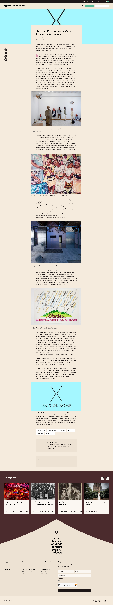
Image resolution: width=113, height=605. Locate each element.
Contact (92, 1)
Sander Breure (40, 433)
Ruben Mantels (89, 511)
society (56, 549)
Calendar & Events (44, 567)
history (56, 541)
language (56, 543)
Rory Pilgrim (70, 430)
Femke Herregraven (52, 430)
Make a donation (101, 6)
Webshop (98, 1)
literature (56, 546)
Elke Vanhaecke (9, 511)
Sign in (102, 1)
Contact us (24, 573)
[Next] (107, 478)
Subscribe (89, 6)
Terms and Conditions (45, 569)
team (27, 571)
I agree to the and (69, 580)
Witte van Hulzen (50, 433)
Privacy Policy (43, 571)
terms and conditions (68, 580)
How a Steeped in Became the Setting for (96, 505)
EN (84, 1)
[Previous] (102, 478)
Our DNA (24, 565)
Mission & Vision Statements (28, 569)
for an (41, 503)
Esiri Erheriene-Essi (41, 430)
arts (56, 538)
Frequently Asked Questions (46, 565)
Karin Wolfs (61, 511)
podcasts (56, 552)
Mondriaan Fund (41, 37)
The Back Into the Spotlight (69, 503)
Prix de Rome (62, 430)
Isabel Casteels (35, 511)
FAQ (88, 1)
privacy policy (76, 580)
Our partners (7, 569)
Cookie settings (43, 573)
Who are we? (25, 567)
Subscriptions (7, 565)
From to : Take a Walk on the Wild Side (16, 503)
